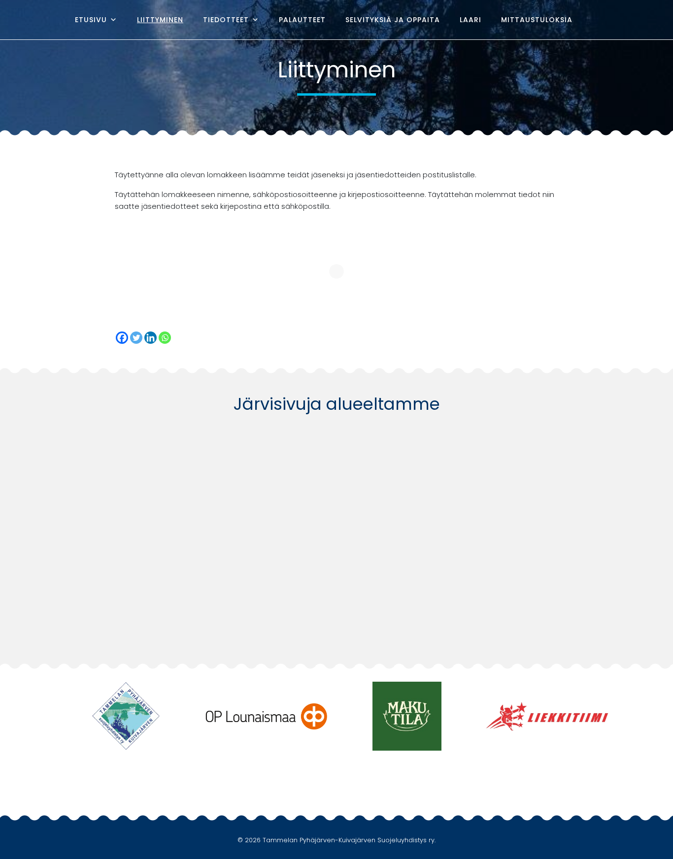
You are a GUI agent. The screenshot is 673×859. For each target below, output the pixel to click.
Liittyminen (160, 20)
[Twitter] (136, 337)
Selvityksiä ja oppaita (392, 20)
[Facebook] (595, 19)
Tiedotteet (226, 20)
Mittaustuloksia (536, 20)
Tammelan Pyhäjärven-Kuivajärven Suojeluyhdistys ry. (349, 840)
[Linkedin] (150, 337)
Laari (470, 20)
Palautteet (302, 20)
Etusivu (91, 20)
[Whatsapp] (165, 337)
